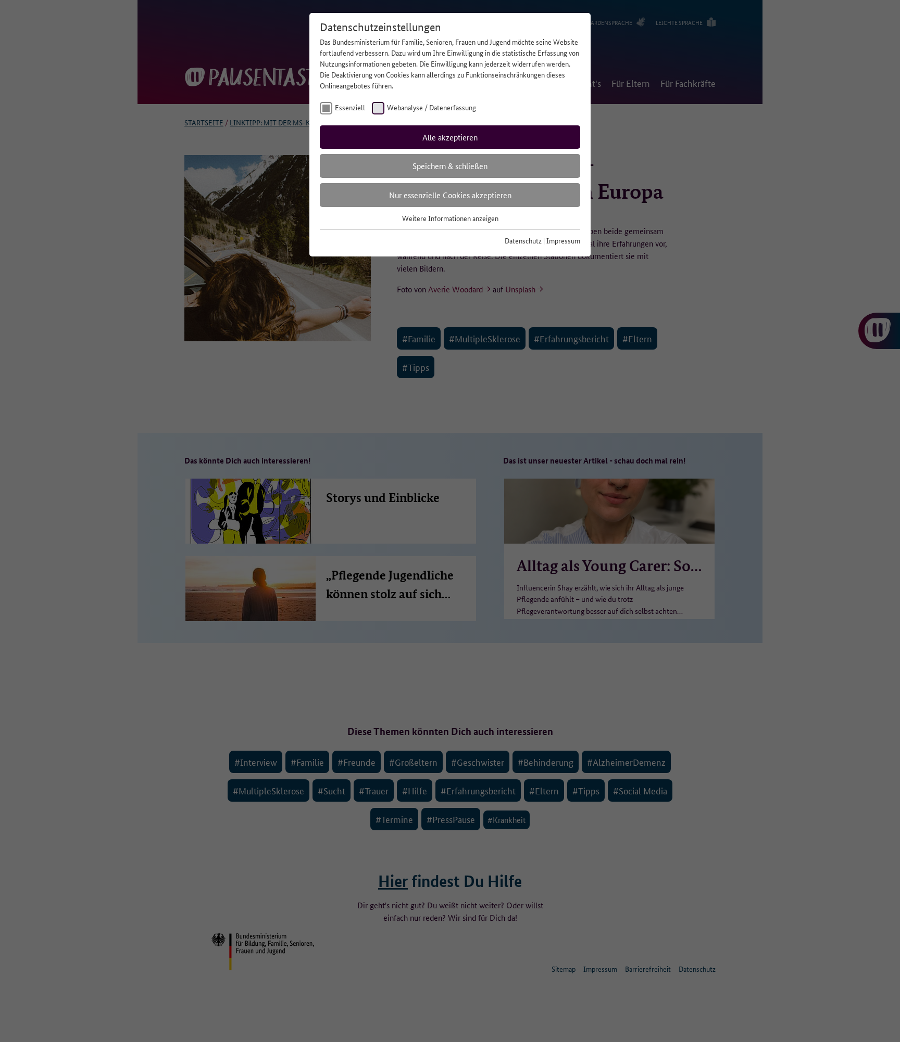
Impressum (563, 240)
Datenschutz (523, 240)
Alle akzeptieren (450, 137)
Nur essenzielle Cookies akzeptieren (450, 194)
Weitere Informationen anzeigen (450, 218)
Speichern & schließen (450, 165)
